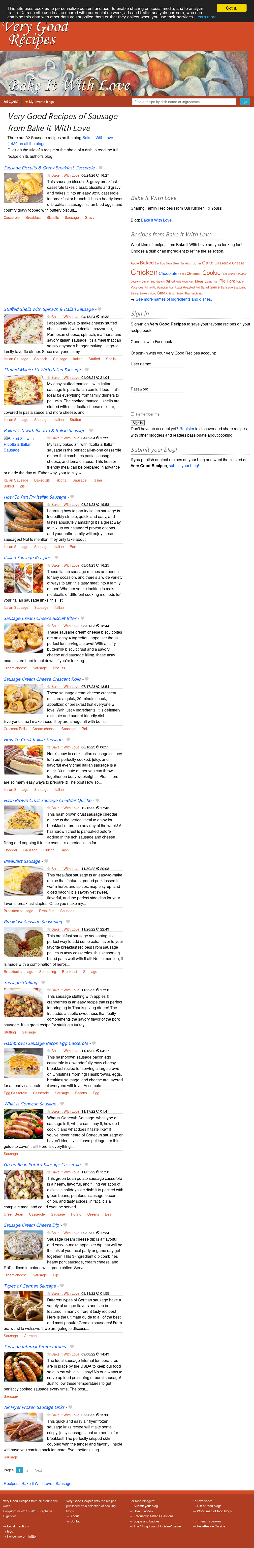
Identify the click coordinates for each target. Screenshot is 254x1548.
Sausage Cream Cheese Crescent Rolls (42, 679)
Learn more (206, 16)
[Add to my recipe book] (100, 168)
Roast (178, 287)
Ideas (199, 281)
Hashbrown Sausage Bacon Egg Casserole (46, 1043)
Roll (85, 728)
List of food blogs (209, 1505)
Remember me (147, 414)
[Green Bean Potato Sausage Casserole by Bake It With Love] (23, 1184)
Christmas (194, 273)
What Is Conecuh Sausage (30, 1104)
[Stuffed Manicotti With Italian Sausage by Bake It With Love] (23, 389)
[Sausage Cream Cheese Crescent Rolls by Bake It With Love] (23, 698)
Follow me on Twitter (22, 1536)
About (74, 1516)
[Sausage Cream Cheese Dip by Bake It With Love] (23, 1245)
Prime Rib (150, 287)
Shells (111, 358)
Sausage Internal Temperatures (35, 1347)
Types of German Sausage (30, 1286)
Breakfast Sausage (22, 861)
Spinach (40, 358)
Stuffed (94, 358)
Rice (171, 287)
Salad (205, 287)
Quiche (49, 849)
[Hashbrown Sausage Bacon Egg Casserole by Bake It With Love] (23, 1062)
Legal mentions (18, 1526)
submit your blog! (184, 465)
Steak (162, 293)
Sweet (180, 293)
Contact (75, 1521)
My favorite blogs (41, 101)
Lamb (209, 281)
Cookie (211, 272)
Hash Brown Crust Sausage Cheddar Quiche (47, 801)
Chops (182, 274)
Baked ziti (42, 480)
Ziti (22, 485)
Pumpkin (162, 287)
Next (38, 1470)
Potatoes (137, 287)
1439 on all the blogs (27, 143)
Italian (78, 358)
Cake (208, 262)
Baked (9, 485)
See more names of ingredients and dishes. (174, 299)
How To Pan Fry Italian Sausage (35, 497)
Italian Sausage (16, 358)
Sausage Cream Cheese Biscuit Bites (40, 618)
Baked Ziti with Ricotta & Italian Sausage (44, 431)
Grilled (170, 281)
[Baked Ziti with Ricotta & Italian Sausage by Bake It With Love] (23, 450)
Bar (157, 263)
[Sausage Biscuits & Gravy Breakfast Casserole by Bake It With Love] (23, 187)
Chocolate (168, 273)
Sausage (72, 217)
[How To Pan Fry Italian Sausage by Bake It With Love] (23, 516)
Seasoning (47, 971)
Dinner (146, 281)
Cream (231, 274)
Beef (176, 263)
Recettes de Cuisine (211, 1526)
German (30, 1335)
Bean (109, 1214)
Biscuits (53, 217)
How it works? (143, 1511)
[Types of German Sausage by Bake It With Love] (23, 1305)
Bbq (162, 263)
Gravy (89, 217)
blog (10, 1531)
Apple (135, 263)
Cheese (238, 262)
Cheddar (10, 849)
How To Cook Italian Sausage (33, 740)
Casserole (12, 217)
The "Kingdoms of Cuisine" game (157, 1526)
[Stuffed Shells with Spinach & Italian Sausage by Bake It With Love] (23, 328)
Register (186, 428)
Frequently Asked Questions (153, 1516)
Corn (224, 274)
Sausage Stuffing (20, 983)
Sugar (171, 293)
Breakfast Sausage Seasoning (33, 922)
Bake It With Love (97, 137)
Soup (153, 293)
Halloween (182, 281)
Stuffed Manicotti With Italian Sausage (42, 370)
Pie (222, 280)
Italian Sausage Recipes (27, 558)
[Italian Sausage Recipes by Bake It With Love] (23, 577)
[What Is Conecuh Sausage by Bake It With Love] (23, 1123)
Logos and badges (146, 1521)
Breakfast (33, 217)
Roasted (189, 287)
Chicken (144, 271)
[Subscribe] (48, 175)
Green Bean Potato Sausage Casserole (42, 1165)
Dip (55, 1274)
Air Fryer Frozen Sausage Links (34, 1407)
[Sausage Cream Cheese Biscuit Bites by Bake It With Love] (23, 638)
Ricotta (61, 480)
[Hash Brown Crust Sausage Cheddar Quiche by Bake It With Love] (23, 820)
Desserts (136, 281)
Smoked (144, 293)
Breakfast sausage (18, 910)
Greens (93, 1214)
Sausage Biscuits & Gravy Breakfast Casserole (49, 168)
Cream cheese (15, 667)
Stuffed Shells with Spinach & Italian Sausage (49, 309)
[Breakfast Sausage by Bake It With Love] (23, 880)
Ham (191, 281)
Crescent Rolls (15, 728)
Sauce (215, 287)
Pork (231, 281)
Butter (196, 263)
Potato (76, 1214)
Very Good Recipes (16, 1500)
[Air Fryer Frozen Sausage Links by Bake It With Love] (23, 1427)
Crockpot (241, 274)
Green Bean (13, 1214)
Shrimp (135, 293)
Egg (96, 1092)
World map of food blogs (214, 1511)
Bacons (81, 1092)
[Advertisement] (63, 266)
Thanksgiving (194, 293)
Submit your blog (146, 1505)
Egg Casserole (15, 1092)
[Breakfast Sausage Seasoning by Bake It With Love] (23, 941)
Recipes (11, 101)
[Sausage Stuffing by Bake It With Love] (23, 1002)
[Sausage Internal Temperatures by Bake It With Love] (23, 1366)
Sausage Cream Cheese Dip (31, 1225)
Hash (65, 849)
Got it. (231, 8)
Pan (73, 546)
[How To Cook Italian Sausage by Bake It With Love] (23, 759)
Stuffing (10, 1031)
